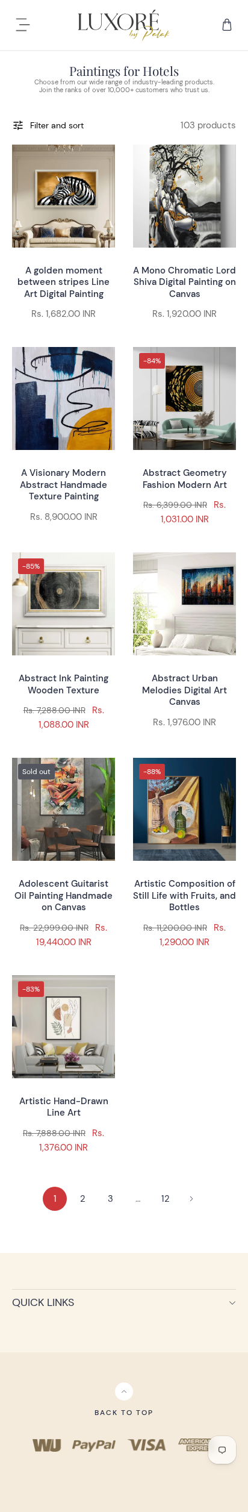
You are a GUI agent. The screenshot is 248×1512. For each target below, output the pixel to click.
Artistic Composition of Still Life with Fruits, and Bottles (184, 895)
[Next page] (191, 1199)
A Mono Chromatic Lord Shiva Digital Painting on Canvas (184, 282)
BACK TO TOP (124, 1412)
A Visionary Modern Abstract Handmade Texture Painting (63, 484)
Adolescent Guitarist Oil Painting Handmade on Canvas (63, 895)
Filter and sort (57, 125)
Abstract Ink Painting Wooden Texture (63, 684)
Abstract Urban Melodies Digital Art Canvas (184, 690)
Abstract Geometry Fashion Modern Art (185, 479)
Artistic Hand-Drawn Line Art (63, 1107)
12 (165, 1199)
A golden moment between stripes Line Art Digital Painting (63, 282)
